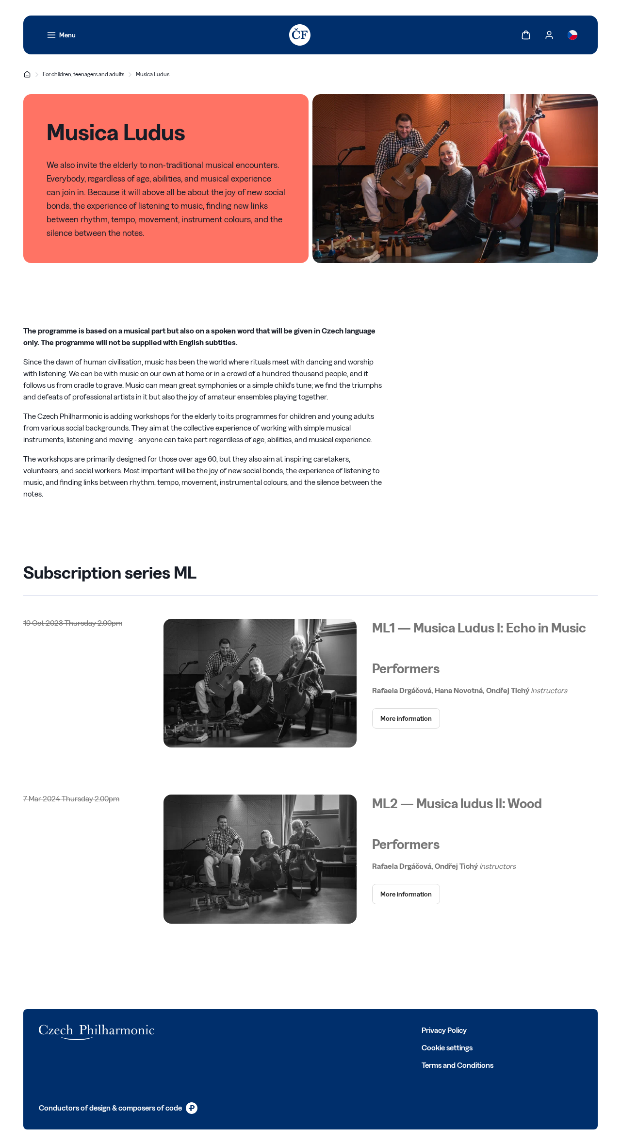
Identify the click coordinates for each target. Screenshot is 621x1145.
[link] (61, 35)
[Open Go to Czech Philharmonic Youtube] (251, 1029)
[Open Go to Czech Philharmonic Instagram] (230, 1029)
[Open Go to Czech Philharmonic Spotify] (273, 1029)
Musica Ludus (152, 74)
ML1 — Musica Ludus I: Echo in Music (479, 627)
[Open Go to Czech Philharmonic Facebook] (187, 1029)
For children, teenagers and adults (83, 74)
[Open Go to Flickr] (294, 1029)
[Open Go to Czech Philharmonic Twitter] (208, 1029)
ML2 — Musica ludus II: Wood (457, 803)
